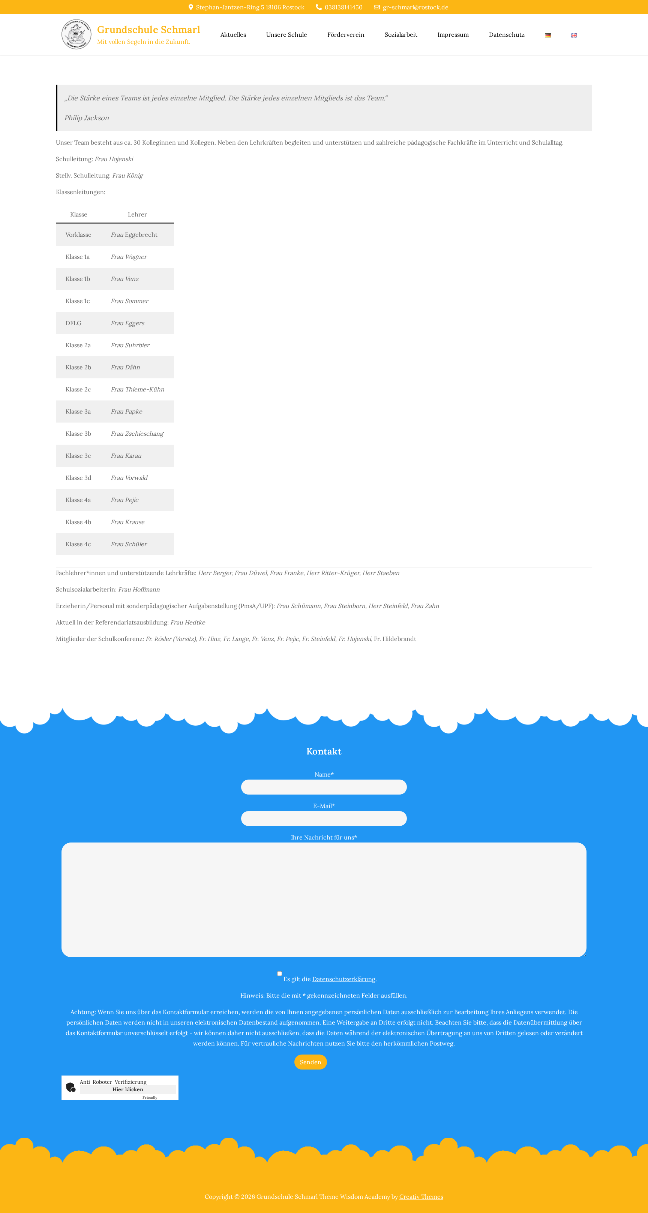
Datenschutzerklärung (343, 979)
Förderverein (345, 34)
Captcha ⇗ (159, 1097)
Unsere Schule (286, 34)
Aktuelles (233, 34)
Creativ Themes (421, 1196)
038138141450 (344, 7)
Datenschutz (507, 34)
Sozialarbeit (401, 34)
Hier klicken (127, 1089)
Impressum (453, 34)
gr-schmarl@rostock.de (415, 7)
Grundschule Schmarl (148, 29)
